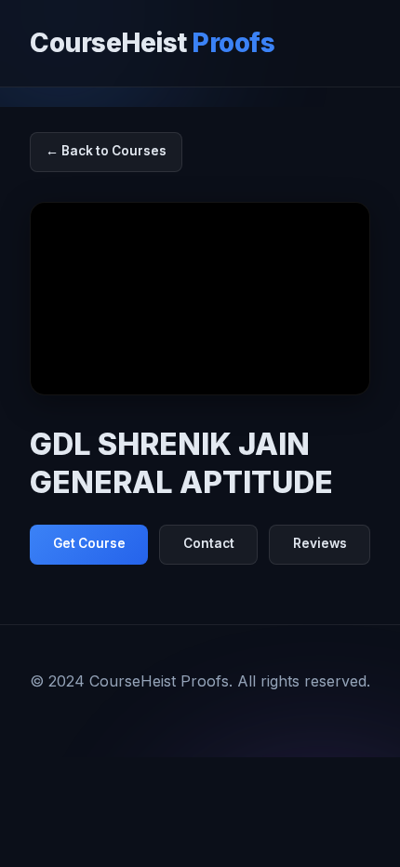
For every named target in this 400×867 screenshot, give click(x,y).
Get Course (89, 543)
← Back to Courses (106, 150)
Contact (208, 543)
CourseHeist (152, 43)
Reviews (320, 543)
